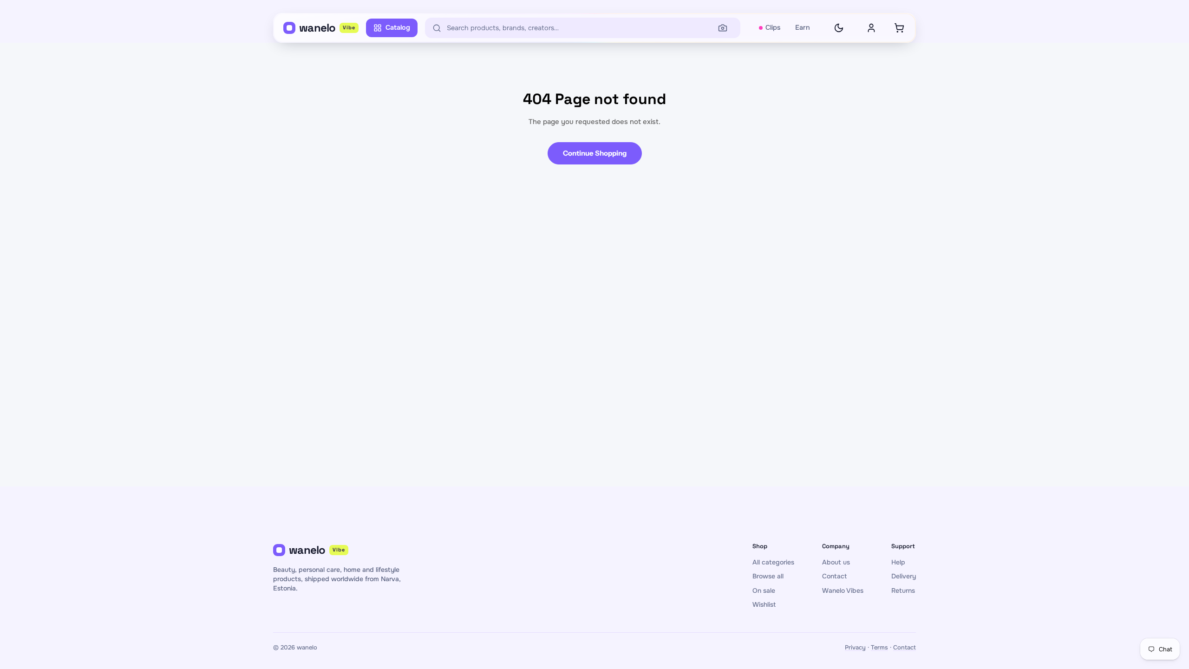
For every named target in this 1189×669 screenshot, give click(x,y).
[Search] (723, 28)
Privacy (855, 647)
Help (898, 562)
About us (836, 562)
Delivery (903, 576)
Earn (802, 27)
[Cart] (899, 28)
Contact (834, 576)
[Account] (871, 28)
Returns (903, 590)
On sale (763, 590)
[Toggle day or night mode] (839, 28)
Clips (772, 27)
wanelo (327, 27)
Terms (879, 647)
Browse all (768, 576)
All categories (773, 562)
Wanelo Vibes (842, 590)
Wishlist (764, 604)
